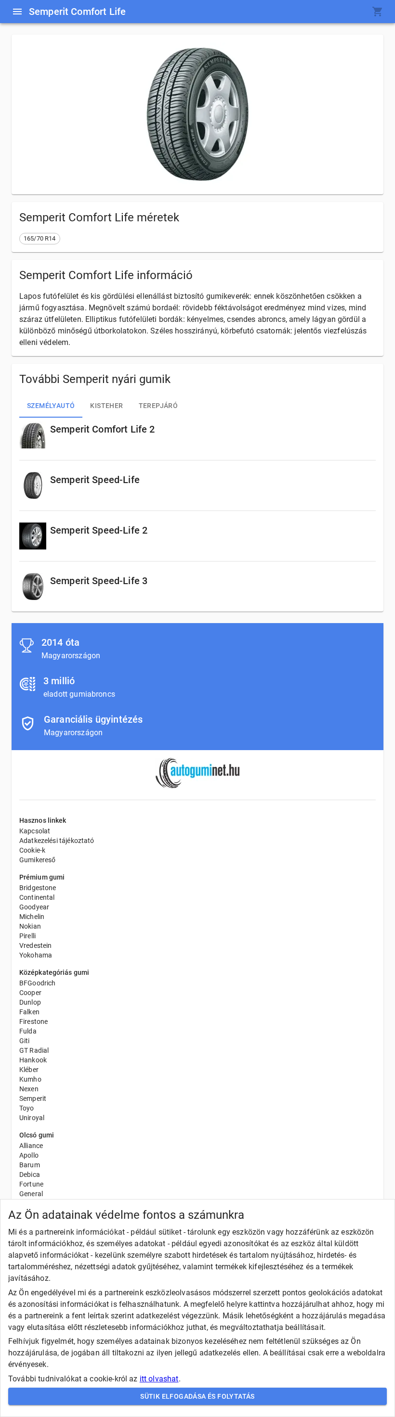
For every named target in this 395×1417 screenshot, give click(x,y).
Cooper (30, 992)
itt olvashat (159, 1378)
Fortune (31, 1184)
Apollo (29, 1155)
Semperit (32, 1098)
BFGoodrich (37, 983)
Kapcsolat (34, 831)
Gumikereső (37, 860)
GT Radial (34, 1050)
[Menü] (17, 11)
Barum (29, 1165)
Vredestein (35, 945)
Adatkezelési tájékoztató (56, 840)
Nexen (29, 1089)
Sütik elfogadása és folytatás (197, 1396)
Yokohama (35, 955)
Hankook (33, 1060)
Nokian (30, 926)
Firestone (33, 1021)
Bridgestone (37, 888)
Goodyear (34, 907)
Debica (29, 1174)
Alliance (31, 1145)
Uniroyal (31, 1118)
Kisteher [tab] (106, 405)
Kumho (30, 1079)
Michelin (31, 916)
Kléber (29, 1069)
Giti (24, 1041)
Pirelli (27, 936)
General (31, 1194)
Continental (37, 897)
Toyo (26, 1108)
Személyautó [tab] (51, 405)
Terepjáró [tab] (158, 405)
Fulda (28, 1031)
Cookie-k (32, 850)
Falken (29, 1012)
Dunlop (30, 1002)
